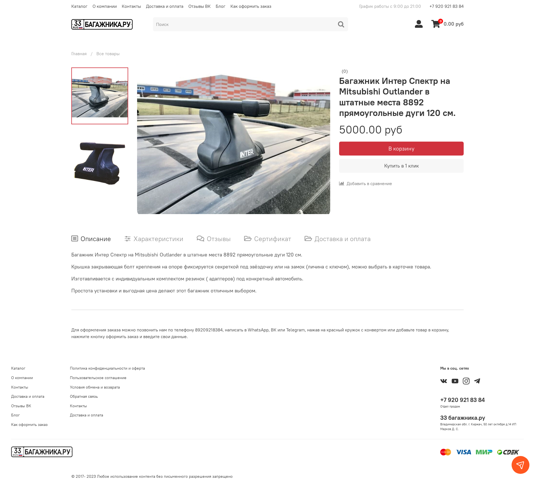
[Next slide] (319, 141)
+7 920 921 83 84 (446, 6)
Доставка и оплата (164, 6)
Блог (220, 6)
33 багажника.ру (462, 417)
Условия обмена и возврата (95, 387)
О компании (105, 6)
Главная (79, 53)
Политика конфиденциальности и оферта (107, 368)
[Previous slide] (148, 141)
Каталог (79, 6)
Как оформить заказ (250, 6)
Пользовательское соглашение (98, 377)
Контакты (131, 6)
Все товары (108, 53)
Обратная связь (84, 396)
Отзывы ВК (199, 6)
